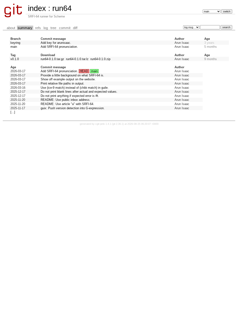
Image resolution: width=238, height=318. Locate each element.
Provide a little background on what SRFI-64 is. (72, 75)
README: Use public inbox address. (65, 99)
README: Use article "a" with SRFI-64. (67, 104)
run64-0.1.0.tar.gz (52, 59)
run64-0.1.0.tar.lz (77, 59)
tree (53, 28)
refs (38, 28)
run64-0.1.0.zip (100, 59)
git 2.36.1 (118, 123)
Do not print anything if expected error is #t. (70, 96)
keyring (15, 42)
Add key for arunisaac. (56, 42)
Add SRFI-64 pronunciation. (59, 46)
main (13, 46)
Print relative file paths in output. (62, 83)
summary (25, 28)
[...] (12, 112)
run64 (62, 8)
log (45, 28)
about (11, 28)
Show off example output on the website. (68, 79)
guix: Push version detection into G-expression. (73, 108)
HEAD (84, 71)
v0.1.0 (14, 59)
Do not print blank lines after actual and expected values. (79, 91)
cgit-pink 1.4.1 (103, 123)
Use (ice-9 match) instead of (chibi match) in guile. (75, 87)
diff (75, 28)
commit (64, 28)
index (37, 8)
